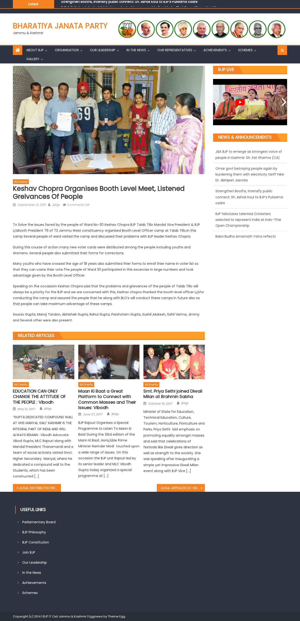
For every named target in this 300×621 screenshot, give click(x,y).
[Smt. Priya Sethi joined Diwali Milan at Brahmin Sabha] (174, 362)
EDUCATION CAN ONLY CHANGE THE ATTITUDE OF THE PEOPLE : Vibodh (39, 396)
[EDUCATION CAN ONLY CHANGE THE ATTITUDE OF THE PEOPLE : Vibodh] (43, 362)
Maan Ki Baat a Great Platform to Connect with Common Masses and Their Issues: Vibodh (107, 399)
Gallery (32, 59)
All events (20, 182)
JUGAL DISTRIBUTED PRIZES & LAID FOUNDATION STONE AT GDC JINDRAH (40, 488)
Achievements (215, 50)
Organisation (67, 50)
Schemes (245, 50)
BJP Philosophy (34, 532)
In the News (136, 50)
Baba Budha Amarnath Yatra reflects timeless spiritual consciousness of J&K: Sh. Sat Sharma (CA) (247, 225)
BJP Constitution (35, 542)
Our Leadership (102, 50)
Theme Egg (116, 616)
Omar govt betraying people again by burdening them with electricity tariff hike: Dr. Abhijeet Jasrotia (250, 157)
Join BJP (28, 552)
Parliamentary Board (39, 522)
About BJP (35, 50)
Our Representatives (174, 50)
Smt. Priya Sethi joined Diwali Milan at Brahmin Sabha (172, 393)
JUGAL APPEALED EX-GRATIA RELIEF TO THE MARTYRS (183, 488)
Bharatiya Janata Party (60, 25)
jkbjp (56, 205)
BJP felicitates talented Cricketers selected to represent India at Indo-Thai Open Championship (139, 3)
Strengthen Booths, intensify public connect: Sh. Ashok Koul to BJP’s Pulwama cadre (249, 180)
